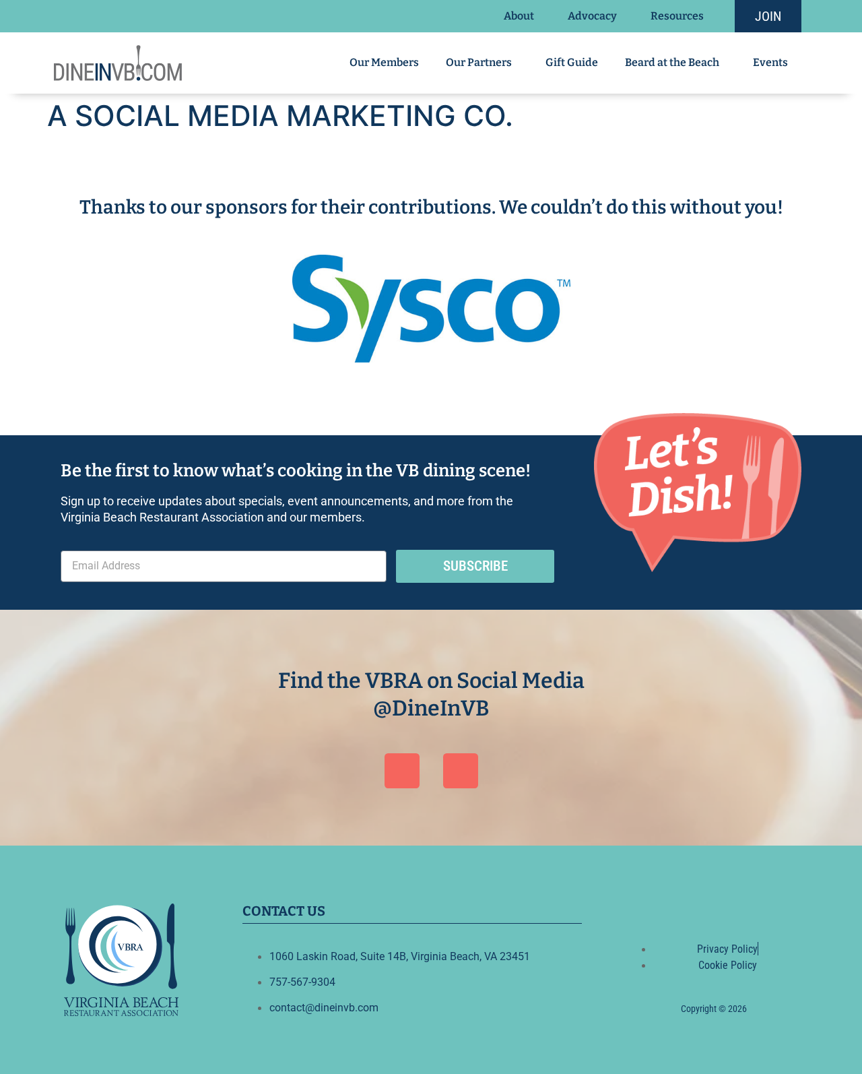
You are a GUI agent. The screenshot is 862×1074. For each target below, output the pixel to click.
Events (770, 62)
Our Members (384, 62)
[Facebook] (402, 770)
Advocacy (592, 15)
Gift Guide (571, 62)
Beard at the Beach (672, 62)
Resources (677, 15)
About (519, 15)
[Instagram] (460, 770)
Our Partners (479, 62)
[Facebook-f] (697, 907)
